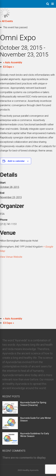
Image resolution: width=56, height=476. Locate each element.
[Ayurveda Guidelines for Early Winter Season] (10, 443)
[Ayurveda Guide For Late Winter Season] (10, 428)
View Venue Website (11, 256)
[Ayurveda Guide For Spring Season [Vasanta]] (10, 412)
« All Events (6, 21)
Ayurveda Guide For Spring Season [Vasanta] (33, 403)
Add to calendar (16, 160)
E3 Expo (8, 66)
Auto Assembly (12, 62)
